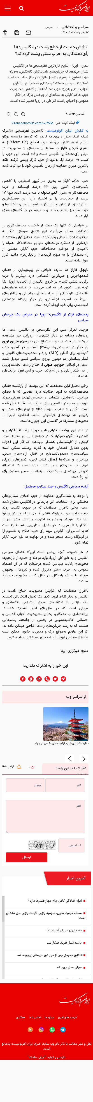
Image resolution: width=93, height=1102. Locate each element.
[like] (32, 768)
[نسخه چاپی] (5, 32)
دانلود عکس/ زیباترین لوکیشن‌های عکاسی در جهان (61, 743)
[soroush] (30, 679)
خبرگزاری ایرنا (70, 651)
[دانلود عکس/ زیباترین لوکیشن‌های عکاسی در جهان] (65, 724)
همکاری (20, 1018)
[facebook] (21, 679)
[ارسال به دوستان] (28, 32)
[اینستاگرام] (41, 1030)
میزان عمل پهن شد (69, 967)
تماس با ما (35, 1018)
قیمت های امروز (67, 1018)
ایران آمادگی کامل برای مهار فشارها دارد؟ (55, 900)
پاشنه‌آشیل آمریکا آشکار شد (64, 942)
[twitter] (54, 679)
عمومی (49, 27)
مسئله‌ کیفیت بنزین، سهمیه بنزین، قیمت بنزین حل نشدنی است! (45, 916)
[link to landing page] (74, 7)
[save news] (16, 32)
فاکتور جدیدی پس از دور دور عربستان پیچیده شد (49, 955)
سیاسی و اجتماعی (75, 27)
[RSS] (30, 1029)
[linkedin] (38, 679)
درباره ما (49, 1018)
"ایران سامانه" (37, 1057)
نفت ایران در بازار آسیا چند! (64, 930)
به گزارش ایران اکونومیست (67, 130)
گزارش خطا (8, 767)
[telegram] (65, 679)
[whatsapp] (46, 679)
